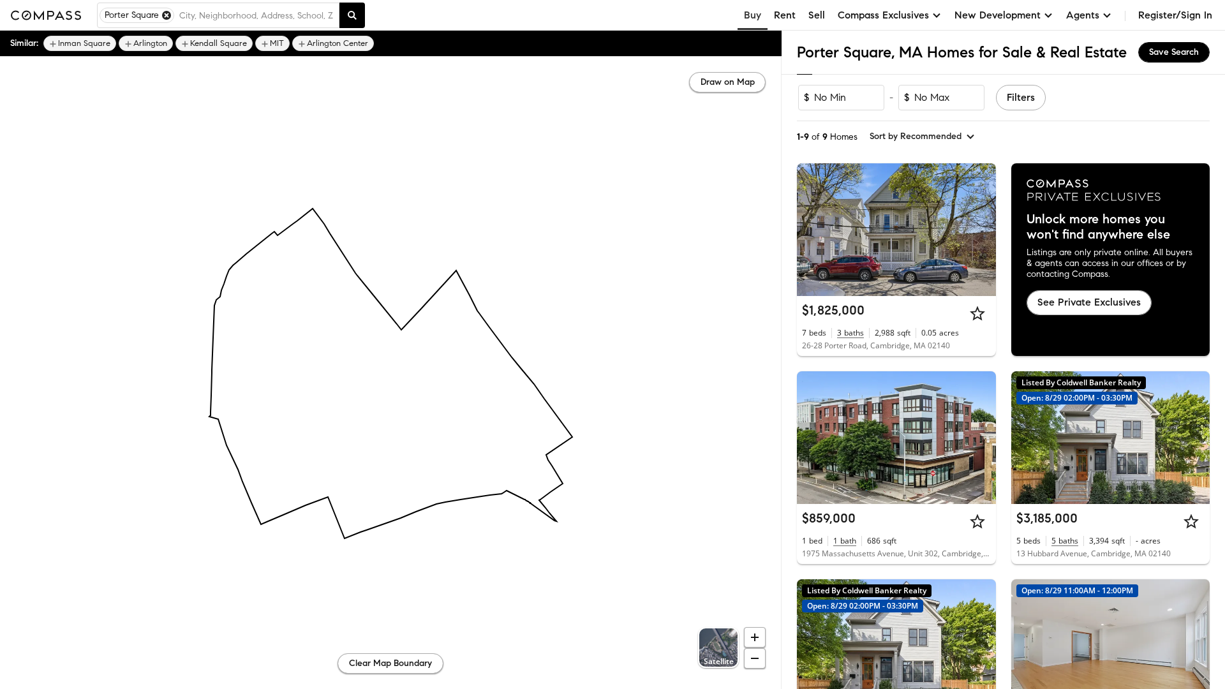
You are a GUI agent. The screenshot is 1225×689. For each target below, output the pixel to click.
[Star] (977, 313)
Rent (785, 15)
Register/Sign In (1175, 15)
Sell (816, 15)
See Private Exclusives (1089, 302)
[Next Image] (980, 229)
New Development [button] (997, 15)
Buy (752, 15)
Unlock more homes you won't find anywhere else (1098, 227)
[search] (352, 15)
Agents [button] (1082, 15)
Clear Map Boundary (390, 663)
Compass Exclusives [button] (883, 15)
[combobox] (256, 15)
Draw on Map (728, 82)
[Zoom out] (755, 658)
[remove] (166, 15)
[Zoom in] (755, 637)
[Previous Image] (812, 229)
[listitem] (79, 43)
